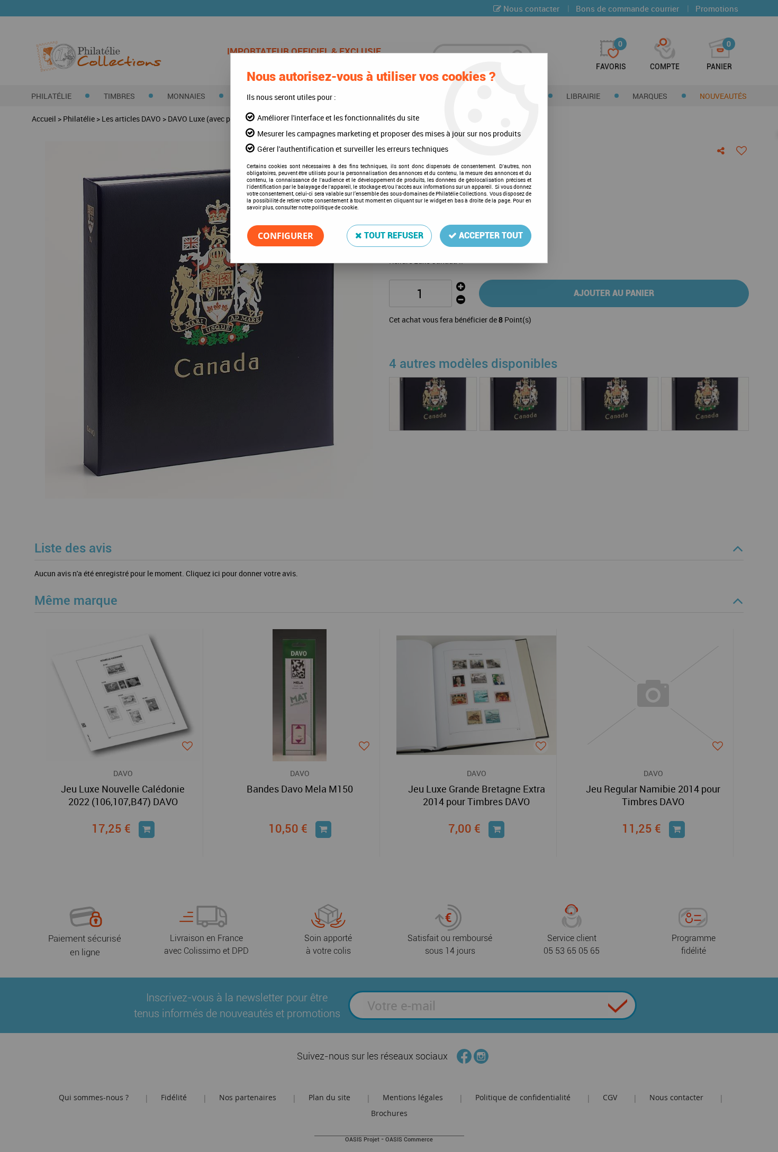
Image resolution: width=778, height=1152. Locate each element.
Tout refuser (392, 236)
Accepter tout (490, 236)
